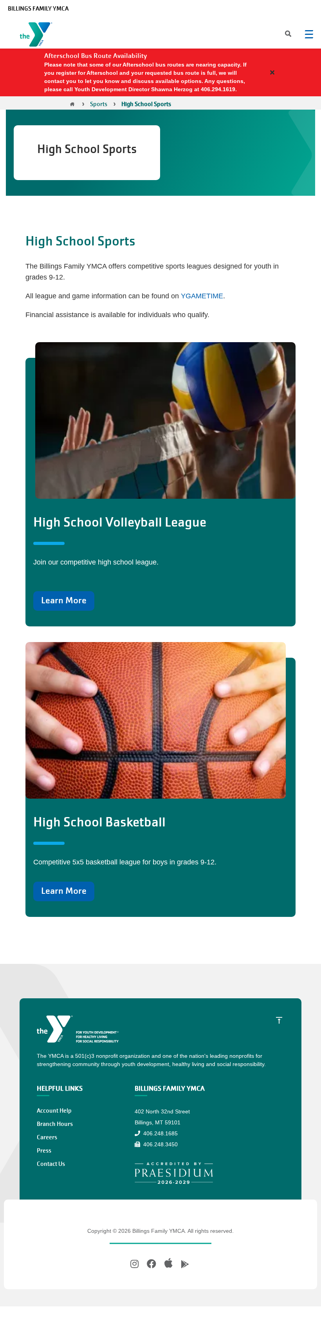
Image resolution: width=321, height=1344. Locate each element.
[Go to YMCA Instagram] (135, 1264)
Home (72, 104)
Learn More (64, 600)
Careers (47, 1137)
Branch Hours (55, 1124)
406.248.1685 (160, 1133)
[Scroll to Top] (279, 1020)
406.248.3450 (160, 1144)
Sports (98, 104)
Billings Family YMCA (38, 9)
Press (44, 1151)
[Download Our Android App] (185, 1264)
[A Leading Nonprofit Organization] (38, 36)
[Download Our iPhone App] (168, 1263)
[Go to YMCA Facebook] (151, 1264)
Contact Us (51, 1164)
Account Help (54, 1111)
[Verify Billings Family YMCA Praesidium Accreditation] (174, 1173)
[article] (160, 72)
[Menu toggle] (309, 34)
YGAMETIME (202, 296)
